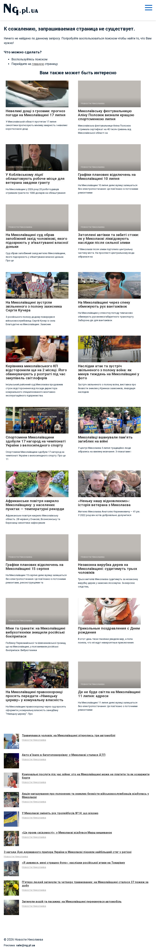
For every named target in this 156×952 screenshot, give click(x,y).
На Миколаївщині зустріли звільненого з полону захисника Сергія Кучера (34, 306)
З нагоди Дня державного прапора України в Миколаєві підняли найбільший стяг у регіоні (67, 852)
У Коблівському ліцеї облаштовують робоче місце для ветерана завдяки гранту (35, 178)
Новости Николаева (34, 739)
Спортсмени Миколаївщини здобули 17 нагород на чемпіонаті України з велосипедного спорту (36, 441)
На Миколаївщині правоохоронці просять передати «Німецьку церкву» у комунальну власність (34, 696)
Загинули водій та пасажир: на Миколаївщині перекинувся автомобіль (72, 901)
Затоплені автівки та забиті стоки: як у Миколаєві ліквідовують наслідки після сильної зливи (108, 239)
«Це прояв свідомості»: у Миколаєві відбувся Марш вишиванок (67, 832)
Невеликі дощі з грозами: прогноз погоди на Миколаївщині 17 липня (35, 113)
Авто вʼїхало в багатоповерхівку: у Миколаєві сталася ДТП (63, 755)
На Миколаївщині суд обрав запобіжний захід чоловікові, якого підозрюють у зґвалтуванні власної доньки (37, 241)
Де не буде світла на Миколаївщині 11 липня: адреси (109, 694)
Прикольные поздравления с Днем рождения (109, 630)
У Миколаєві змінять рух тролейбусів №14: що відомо (60, 813)
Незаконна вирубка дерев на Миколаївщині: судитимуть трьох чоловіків (107, 568)
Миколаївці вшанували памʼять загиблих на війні (105, 439)
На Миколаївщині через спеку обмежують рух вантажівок (104, 304)
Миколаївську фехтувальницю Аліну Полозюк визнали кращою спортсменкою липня (106, 115)
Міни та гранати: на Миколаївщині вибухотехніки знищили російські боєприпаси (35, 632)
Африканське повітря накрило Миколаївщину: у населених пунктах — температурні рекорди (35, 505)
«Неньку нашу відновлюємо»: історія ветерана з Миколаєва (104, 503)
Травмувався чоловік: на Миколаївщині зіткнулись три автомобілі (68, 735)
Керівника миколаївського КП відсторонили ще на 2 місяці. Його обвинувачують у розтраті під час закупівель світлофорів (36, 372)
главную (38, 64)
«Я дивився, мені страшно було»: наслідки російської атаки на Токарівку (73, 862)
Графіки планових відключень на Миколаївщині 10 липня (107, 176)
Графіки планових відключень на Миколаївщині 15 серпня (34, 566)
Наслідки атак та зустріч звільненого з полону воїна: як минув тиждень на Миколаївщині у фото (108, 372)
